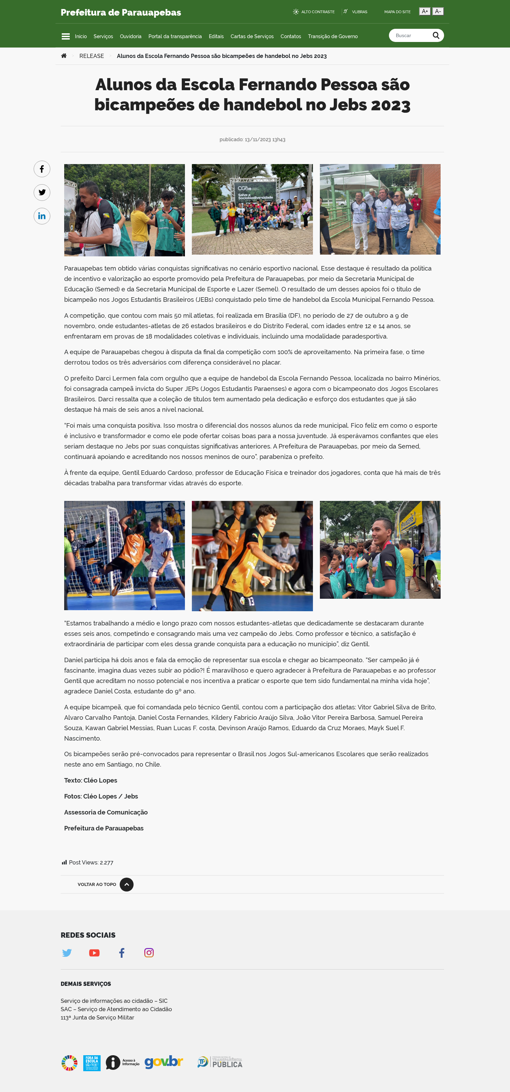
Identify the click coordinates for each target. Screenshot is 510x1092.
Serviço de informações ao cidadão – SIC (114, 1001)
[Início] (64, 56)
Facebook (122, 953)
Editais (216, 36)
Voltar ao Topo (97, 884)
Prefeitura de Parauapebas (121, 12)
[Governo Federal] (170, 1062)
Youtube (94, 953)
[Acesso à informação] (122, 1062)
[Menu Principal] (66, 36)
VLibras (359, 12)
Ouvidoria (131, 36)
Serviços (103, 36)
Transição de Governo (333, 36)
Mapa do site (397, 12)
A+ (425, 11)
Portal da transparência (175, 36)
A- (438, 11)
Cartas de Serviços (252, 36)
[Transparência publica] (220, 1063)
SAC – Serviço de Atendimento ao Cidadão (116, 1009)
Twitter (67, 953)
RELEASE (91, 56)
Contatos (291, 36)
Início (81, 36)
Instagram (149, 953)
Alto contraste (318, 12)
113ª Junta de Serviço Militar (97, 1017)
